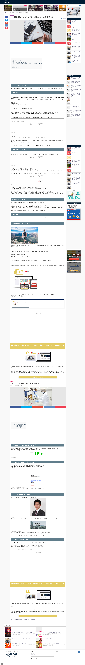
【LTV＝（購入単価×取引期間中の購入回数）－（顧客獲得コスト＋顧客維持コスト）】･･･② (27, 63)
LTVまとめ (13, 66)
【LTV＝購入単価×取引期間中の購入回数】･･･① (20, 62)
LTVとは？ (13, 61)
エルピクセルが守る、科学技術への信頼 (18, 425)
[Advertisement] (37, 51)
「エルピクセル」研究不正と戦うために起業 (19, 424)
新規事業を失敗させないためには (17, 67)
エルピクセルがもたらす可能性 (17, 427)
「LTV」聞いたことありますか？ (17, 60)
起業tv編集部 (64, 18)
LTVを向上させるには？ (15, 64)
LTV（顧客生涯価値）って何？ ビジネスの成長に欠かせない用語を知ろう (24, 619)
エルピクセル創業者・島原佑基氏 (17, 426)
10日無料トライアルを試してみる (37, 377)
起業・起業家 (11, 381)
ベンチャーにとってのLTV (16, 65)
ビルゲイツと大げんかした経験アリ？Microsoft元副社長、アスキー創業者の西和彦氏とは (75, 94)
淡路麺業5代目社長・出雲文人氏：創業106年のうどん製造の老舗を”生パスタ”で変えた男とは (75, 103)
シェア (6, 17)
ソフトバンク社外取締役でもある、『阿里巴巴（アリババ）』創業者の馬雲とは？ (75, 107)
